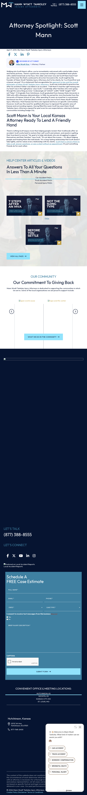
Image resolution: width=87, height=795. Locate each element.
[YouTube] (21, 556)
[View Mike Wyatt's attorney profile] (12, 63)
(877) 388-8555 (67, 4)
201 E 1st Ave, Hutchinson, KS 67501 (19, 724)
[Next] (75, 312)
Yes (9, 617)
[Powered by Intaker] (69, 790)
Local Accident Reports (13, 566)
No (9, 619)
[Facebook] (8, 556)
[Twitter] (14, 556)
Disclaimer (22, 792)
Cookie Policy (12, 792)
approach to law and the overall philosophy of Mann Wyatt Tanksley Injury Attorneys (42, 83)
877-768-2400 (17, 729)
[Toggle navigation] (82, 5)
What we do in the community (42, 337)
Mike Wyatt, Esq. (22, 64)
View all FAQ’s (16, 256)
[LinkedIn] (27, 556)
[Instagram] (34, 556)
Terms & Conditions (35, 792)
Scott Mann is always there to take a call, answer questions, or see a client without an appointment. (43, 142)
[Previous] (12, 312)
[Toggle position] (75, 727)
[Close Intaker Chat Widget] (80, 727)
